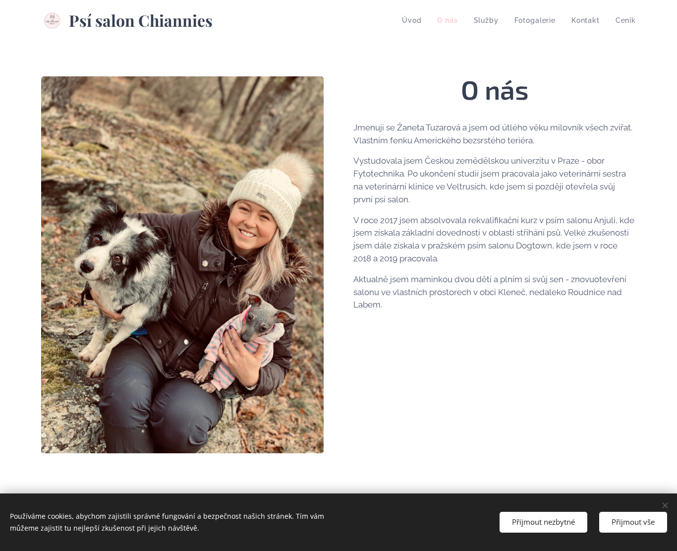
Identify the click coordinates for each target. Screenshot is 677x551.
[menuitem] (414, 20)
